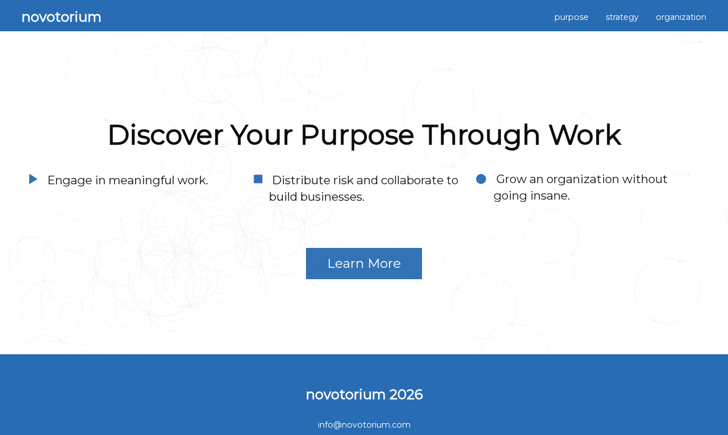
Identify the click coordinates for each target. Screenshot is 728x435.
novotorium (62, 17)
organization (681, 17)
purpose (572, 17)
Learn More (364, 263)
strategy (622, 17)
